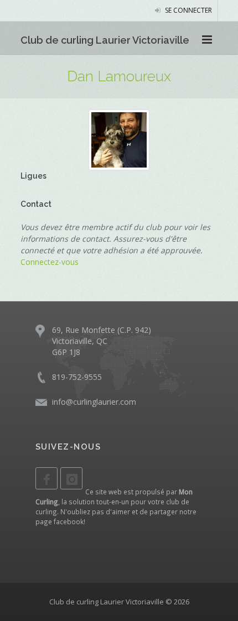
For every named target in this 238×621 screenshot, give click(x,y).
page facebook (59, 521)
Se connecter (187, 10)
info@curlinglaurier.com (94, 401)
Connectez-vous (49, 262)
